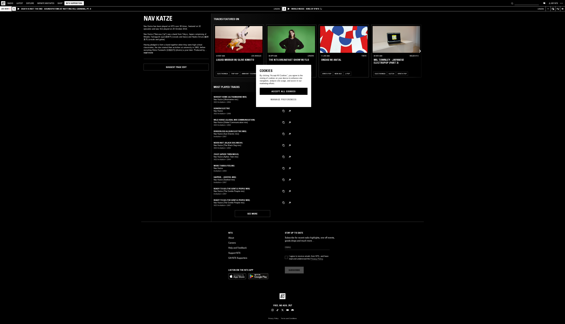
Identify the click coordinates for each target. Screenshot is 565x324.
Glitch (391, 73)
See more (252, 213)
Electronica (222, 73)
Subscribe (294, 270)
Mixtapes (45, 3)
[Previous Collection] (418, 51)
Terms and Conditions (289, 318)
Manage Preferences (283, 99)
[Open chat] (544, 3)
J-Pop (347, 73)
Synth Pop (326, 73)
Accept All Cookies (283, 91)
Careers (232, 242)
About (231, 237)
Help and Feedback (237, 247)
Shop (60, 3)
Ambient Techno (249, 73)
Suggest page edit (176, 67)
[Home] (3, 3)
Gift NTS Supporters (237, 257)
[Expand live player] (548, 8)
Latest (19, 3)
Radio (10, 3)
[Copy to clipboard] (283, 111)
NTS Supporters (74, 3)
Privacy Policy (316, 259)
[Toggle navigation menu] (561, 3)
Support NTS (234, 252)
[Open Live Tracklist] (557, 8)
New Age (338, 73)
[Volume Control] (562, 8)
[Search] (512, 3)
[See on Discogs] (290, 111)
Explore (30, 3)
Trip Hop (235, 73)
